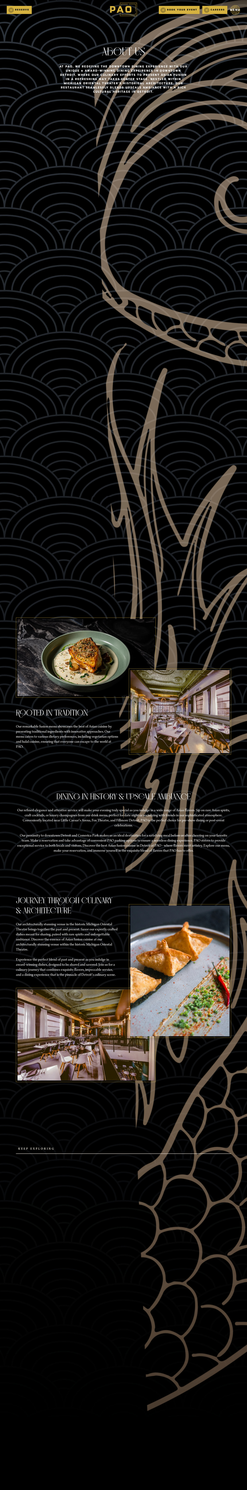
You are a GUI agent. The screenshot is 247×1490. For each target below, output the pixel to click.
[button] (19, 10)
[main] (123, 10)
